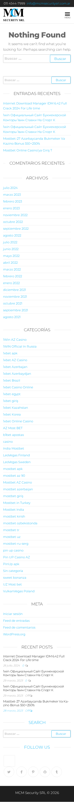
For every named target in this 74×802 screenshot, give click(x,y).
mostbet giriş (13, 496)
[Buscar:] (37, 58)
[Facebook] (21, 772)
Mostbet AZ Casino (17, 482)
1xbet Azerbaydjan (17, 374)
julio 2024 (10, 188)
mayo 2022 (11, 256)
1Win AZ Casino (15, 340)
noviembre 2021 (15, 297)
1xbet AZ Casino (15, 360)
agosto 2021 (12, 317)
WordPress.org (14, 634)
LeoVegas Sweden (17, 462)
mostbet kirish (14, 516)
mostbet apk (13, 469)
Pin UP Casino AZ (16, 557)
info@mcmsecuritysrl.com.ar (48, 3)
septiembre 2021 (15, 310)
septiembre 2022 (16, 229)
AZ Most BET (12, 428)
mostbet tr (11, 530)
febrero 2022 (12, 276)
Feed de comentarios (19, 627)
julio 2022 (10, 242)
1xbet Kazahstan (15, 408)
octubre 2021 (12, 303)
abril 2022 (10, 263)
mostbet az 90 (14, 476)
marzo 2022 (12, 269)
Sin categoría (13, 571)
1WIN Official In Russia (20, 346)
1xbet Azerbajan (15, 367)
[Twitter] (9, 772)
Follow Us (37, 747)
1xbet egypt (12, 394)
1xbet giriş (10, 401)
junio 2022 (10, 249)
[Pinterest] (33, 772)
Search (37, 722)
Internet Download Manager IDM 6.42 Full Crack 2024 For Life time (33, 658)
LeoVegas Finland (16, 455)
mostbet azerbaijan (18, 489)
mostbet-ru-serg (15, 544)
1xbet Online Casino (18, 421)
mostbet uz (12, 537)
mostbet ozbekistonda (20, 523)
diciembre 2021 (14, 290)
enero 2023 (11, 208)
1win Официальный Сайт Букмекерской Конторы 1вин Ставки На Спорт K (33, 673)
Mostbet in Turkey (16, 503)
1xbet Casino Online (18, 387)
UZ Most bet (12, 584)
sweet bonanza (14, 578)
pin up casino (13, 550)
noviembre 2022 (15, 215)
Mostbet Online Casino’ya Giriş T (27, 150)
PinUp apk (11, 564)
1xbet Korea (12, 414)
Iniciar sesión (13, 614)
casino (8, 442)
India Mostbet (13, 448)
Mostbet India (13, 510)
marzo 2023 (12, 195)
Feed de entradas (16, 621)
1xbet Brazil (11, 380)
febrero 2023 (12, 201)
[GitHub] (45, 772)
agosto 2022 (12, 235)
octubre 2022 (13, 222)
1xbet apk (10, 353)
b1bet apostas (13, 435)
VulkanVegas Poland (19, 591)
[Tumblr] (56, 772)
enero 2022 (11, 283)
